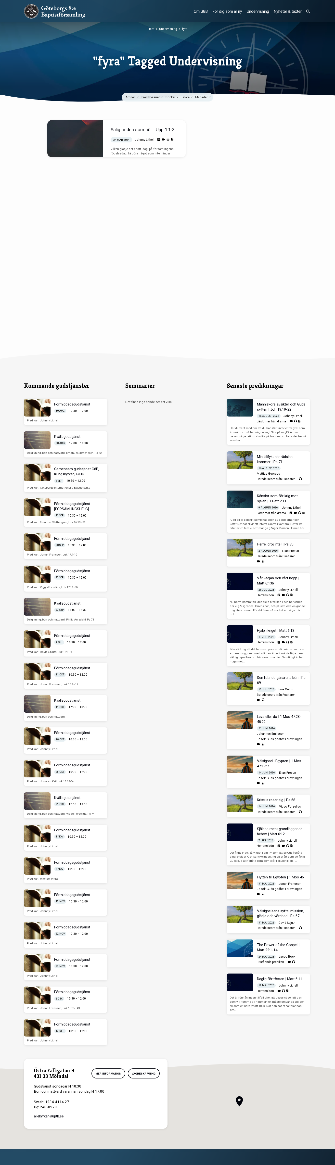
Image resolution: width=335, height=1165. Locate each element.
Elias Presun (290, 551)
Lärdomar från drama (271, 421)
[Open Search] (308, 12)
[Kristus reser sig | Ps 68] (240, 803)
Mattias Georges (268, 473)
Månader (201, 97)
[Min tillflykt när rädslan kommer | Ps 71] (240, 460)
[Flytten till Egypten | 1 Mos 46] (240, 880)
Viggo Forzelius (290, 806)
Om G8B (201, 11)
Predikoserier (151, 97)
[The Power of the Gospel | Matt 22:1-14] (240, 948)
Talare (185, 97)
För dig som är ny (227, 11)
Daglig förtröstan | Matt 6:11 (279, 979)
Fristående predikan (270, 962)
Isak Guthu (286, 689)
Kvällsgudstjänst (67, 436)
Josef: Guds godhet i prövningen (279, 739)
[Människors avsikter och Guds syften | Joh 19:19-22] (240, 408)
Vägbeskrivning (143, 1073)
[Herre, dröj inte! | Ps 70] (240, 548)
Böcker (171, 97)
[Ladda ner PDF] (172, 139)
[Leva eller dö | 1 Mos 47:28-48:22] (240, 720)
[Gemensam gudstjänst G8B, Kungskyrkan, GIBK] (37, 472)
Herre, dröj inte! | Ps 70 (275, 544)
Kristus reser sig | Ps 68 (276, 800)
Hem (151, 29)
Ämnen (131, 97)
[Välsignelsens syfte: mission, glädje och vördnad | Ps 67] (240, 914)
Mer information (108, 1073)
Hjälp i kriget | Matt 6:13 (275, 630)
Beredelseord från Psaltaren (276, 479)
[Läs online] (159, 139)
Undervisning (258, 11)
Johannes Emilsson (270, 733)
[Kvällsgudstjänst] (37, 440)
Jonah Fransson (290, 884)
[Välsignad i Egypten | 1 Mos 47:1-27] (240, 764)
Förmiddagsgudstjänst (72, 404)
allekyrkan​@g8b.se (49, 1116)
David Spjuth (287, 922)
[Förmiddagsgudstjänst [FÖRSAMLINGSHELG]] (37, 507)
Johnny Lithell (144, 139)
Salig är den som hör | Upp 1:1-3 (143, 129)
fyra (184, 29)
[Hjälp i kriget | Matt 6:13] (240, 634)
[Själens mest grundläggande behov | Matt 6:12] (240, 832)
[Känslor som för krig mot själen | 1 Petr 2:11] (240, 499)
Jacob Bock (287, 956)
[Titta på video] (163, 139)
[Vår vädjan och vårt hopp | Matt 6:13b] (240, 581)
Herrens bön (265, 595)
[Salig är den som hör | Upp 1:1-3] (75, 138)
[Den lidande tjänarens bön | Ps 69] (240, 681)
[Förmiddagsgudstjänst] (37, 408)
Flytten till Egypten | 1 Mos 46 (280, 877)
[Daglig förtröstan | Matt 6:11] (240, 982)
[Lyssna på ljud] (168, 139)
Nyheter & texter (288, 11)
